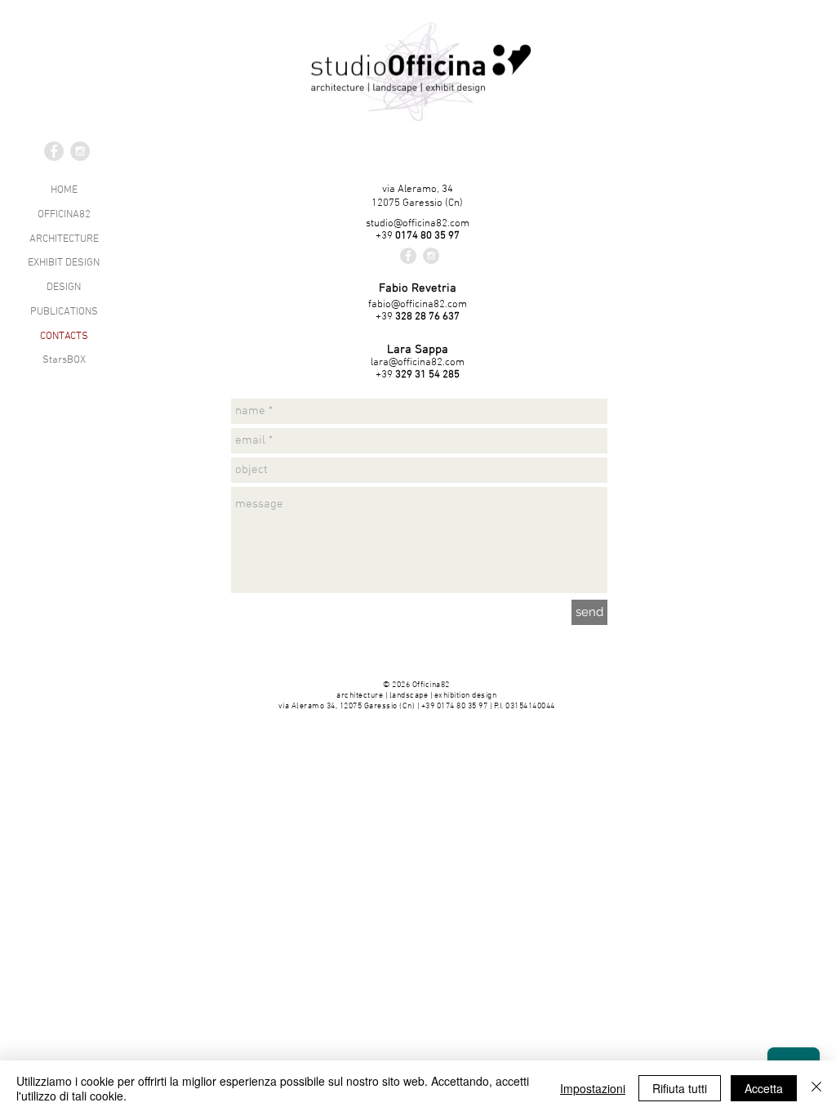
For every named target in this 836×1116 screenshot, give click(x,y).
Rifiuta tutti (679, 1088)
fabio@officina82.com (417, 304)
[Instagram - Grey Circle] (431, 256)
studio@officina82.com (417, 223)
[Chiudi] (816, 1088)
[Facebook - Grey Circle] (408, 256)
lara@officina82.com (418, 362)
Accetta (764, 1088)
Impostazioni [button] (592, 1088)
